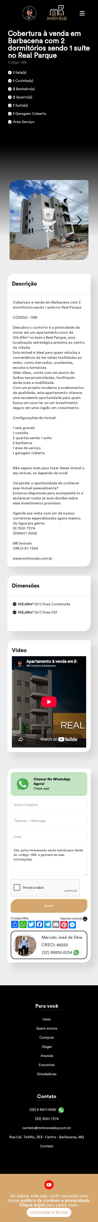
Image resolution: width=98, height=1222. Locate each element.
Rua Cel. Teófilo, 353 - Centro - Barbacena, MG (46, 1137)
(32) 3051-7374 (47, 1119)
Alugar (47, 1047)
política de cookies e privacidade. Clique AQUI (55, 1202)
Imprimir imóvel (71, 918)
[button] (19, 220)
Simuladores (47, 1074)
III (82, 13)
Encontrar (47, 1065)
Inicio (47, 1019)
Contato (46, 1146)
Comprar (46, 1037)
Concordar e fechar (49, 1212)
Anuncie (47, 1056)
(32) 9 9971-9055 (43, 1110)
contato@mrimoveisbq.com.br (46, 1128)
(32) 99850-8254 (57, 952)
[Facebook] (49, 1184)
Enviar (49, 905)
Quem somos (46, 1028)
